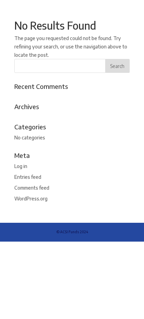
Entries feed (27, 177)
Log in (20, 166)
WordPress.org (31, 199)
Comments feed (31, 188)
